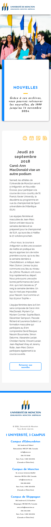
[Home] (18, 7)
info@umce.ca (26, 452)
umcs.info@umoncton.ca (25, 507)
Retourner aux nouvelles (25, 366)
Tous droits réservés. (25, 429)
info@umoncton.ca (25, 480)
